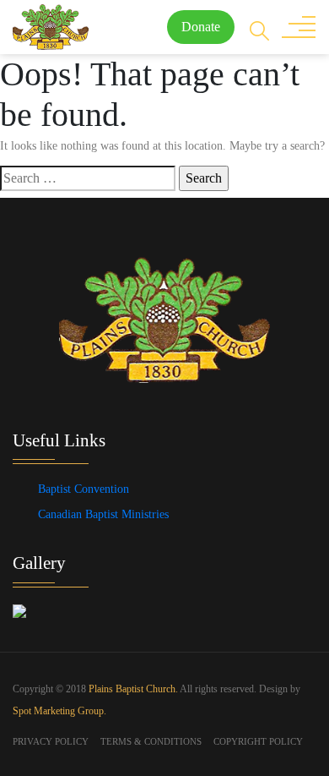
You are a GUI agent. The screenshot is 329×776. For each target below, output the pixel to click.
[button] (259, 29)
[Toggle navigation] (298, 27)
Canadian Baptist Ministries (103, 514)
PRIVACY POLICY (51, 741)
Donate (200, 26)
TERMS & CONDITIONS (151, 741)
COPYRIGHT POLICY (258, 741)
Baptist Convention (83, 489)
